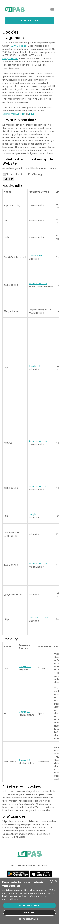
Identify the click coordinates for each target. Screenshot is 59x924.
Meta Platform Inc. (38, 617)
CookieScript (35, 255)
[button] (29, 919)
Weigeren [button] (29, 912)
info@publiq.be (10, 58)
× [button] (55, 881)
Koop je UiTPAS (29, 20)
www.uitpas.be (18, 45)
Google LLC (34, 365)
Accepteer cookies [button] (30, 905)
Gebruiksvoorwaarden (14, 113)
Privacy (33, 113)
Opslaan (8, 178)
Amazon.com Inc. (38, 283)
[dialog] (29, 901)
